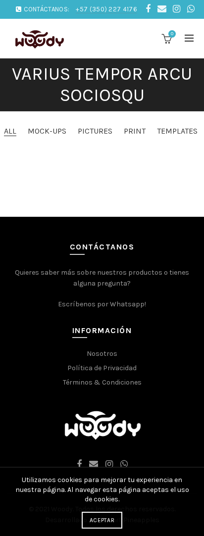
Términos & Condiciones (102, 382)
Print (135, 131)
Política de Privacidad (102, 368)
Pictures (95, 131)
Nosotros (102, 353)
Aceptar (102, 520)
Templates (177, 131)
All (10, 131)
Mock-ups (47, 131)
